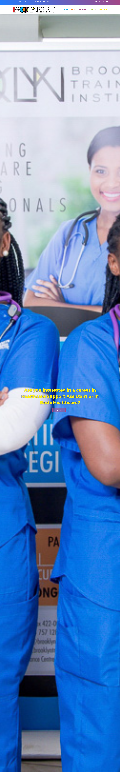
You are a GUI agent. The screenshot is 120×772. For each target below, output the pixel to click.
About (73, 9)
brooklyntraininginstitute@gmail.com (22, 3)
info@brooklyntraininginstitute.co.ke (41, 1)
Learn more (59, 410)
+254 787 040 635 (26, 1)
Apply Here (103, 9)
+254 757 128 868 (16, 1)
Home (66, 9)
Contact (92, 9)
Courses (82, 9)
